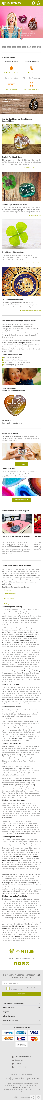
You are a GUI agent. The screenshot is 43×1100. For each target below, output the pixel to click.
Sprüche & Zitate (11, 89)
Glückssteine (7, 590)
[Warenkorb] (38, 3)
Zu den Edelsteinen (21, 500)
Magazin (6, 1012)
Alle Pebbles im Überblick (11, 73)
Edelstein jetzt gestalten (31, 89)
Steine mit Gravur (9, 599)
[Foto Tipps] (21, 460)
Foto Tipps (21, 464)
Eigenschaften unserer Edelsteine (31, 310)
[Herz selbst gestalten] (15, 418)
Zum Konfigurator (36, 215)
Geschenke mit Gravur (10, 594)
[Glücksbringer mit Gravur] (21, 201)
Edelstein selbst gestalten (33, 168)
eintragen (21, 994)
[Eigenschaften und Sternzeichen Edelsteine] (21, 296)
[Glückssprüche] (21, 248)
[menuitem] (33, 3)
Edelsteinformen (9, 1016)
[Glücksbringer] (21, 153)
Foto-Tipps (31, 73)
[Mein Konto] (33, 3)
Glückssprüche (8, 604)
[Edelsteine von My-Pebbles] (21, 495)
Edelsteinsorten (8, 1007)
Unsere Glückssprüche (34, 263)
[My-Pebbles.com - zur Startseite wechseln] (11, 3)
